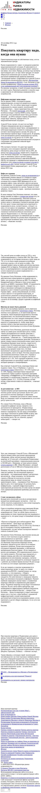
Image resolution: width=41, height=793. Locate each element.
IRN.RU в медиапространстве (18, 770)
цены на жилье (6, 137)
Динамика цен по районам (16, 743)
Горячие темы (20, 753)
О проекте (36, 13)
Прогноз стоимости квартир (11, 732)
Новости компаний (8, 753)
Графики (4, 13)
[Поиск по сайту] (4, 15)
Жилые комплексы (27, 718)
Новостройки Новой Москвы (27, 716)
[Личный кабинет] (2, 15)
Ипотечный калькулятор (16, 734)
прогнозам (21, 111)
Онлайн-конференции (9, 755)
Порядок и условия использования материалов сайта (20, 778)
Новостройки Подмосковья (10, 718)
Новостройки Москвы (9, 716)
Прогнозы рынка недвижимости (12, 747)
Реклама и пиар (14, 768)
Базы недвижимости (8, 714)
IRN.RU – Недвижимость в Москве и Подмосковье (19, 672)
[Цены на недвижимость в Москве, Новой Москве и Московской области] (17, 11)
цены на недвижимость (30, 175)
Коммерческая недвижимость (22, 724)
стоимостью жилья (26, 196)
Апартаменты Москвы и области (12, 720)
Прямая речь (29, 753)
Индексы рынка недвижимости (24, 745)
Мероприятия (6, 757)
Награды (4, 770)
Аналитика (22, 13)
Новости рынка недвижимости (29, 751)
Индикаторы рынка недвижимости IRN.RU (19, 81)
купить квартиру (7, 465)
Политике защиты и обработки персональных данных (20, 786)
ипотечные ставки (26, 311)
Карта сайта (8, 762)
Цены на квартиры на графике (12, 741)
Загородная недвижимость (20, 722)
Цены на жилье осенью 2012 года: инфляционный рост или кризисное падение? (19, 85)
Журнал (29, 13)
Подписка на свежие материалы (12, 759)
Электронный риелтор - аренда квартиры (23, 737)
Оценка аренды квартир (29, 730)
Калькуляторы (12, 13)
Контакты (23, 768)
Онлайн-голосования (24, 755)
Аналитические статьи (9, 751)
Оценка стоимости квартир (10, 730)
